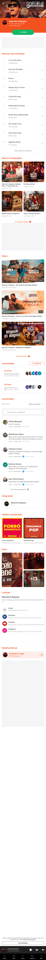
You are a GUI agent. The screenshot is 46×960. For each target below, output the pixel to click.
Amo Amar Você (14, 133)
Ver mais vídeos (21, 356)
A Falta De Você (14, 96)
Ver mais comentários (18, 489)
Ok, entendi (23, 943)
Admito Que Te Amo (16, 87)
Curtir (10, 426)
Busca (23, 958)
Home (4, 958)
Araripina (18, 23)
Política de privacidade (29, 939)
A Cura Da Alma (14, 60)
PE (24, 23)
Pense (10, 78)
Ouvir (24, 32)
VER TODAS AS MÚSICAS (23, 151)
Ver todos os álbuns (21, 222)
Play (31, 950)
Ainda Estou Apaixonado (18, 115)
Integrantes (7, 496)
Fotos (4, 549)
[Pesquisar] (37, 3)
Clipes (5, 256)
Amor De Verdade (15, 69)
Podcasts (32, 958)
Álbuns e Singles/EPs (12, 158)
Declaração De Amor (16, 106)
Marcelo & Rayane (18, 21)
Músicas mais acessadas (13, 54)
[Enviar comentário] (40, 412)
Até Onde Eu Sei (14, 124)
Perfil (13, 958)
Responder (17, 426)
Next (37, 950)
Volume (43, 950)
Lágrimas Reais (14, 142)
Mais (41, 958)
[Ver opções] (42, 3)
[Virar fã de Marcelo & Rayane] (32, 3)
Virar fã (37, 363)
